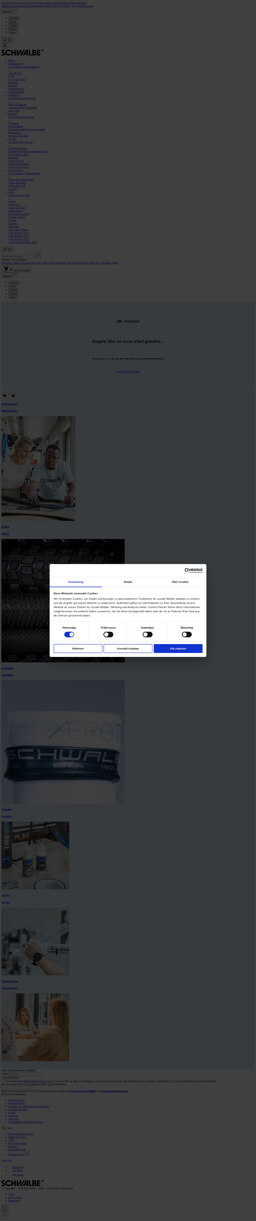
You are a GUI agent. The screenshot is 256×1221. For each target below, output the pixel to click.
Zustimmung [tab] (76, 581)
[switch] (108, 634)
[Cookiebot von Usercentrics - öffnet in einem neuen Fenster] (187, 570)
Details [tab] (128, 581)
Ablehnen (78, 648)
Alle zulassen (178, 648)
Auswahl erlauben (128, 648)
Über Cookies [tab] (180, 581)
